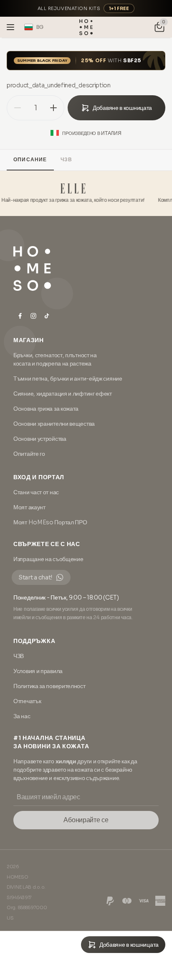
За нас (21, 716)
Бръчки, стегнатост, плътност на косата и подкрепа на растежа (55, 359)
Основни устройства (39, 438)
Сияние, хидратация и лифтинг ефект (62, 393)
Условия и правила (38, 671)
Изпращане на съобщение (48, 559)
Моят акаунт (29, 507)
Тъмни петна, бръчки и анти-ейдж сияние (67, 378)
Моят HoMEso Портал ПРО (50, 522)
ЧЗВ (67, 159)
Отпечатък (27, 701)
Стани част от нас (36, 492)
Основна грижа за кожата (45, 408)
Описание (30, 159)
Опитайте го (29, 453)
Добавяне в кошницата (122, 108)
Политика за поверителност (49, 686)
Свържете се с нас (46, 544)
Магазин (28, 340)
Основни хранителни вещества (54, 423)
